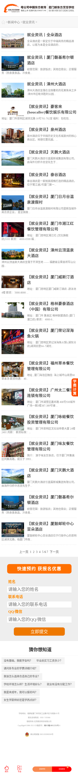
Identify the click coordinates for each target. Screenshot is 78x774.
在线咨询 (63, 768)
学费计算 (74, 387)
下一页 (54, 552)
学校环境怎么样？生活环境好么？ (23, 684)
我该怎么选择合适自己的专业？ (22, 676)
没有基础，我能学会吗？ (18, 660)
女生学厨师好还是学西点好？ (20, 700)
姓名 (12, 582)
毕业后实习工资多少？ (49, 660)
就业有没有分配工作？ (60, 684)
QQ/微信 (15, 612)
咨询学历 (42, 769)
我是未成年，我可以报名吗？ (20, 692)
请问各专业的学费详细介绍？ (20, 668)
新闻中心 (14, 22)
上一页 (23, 552)
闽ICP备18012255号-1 (52, 726)
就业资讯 (29, 22)
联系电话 (15, 597)
